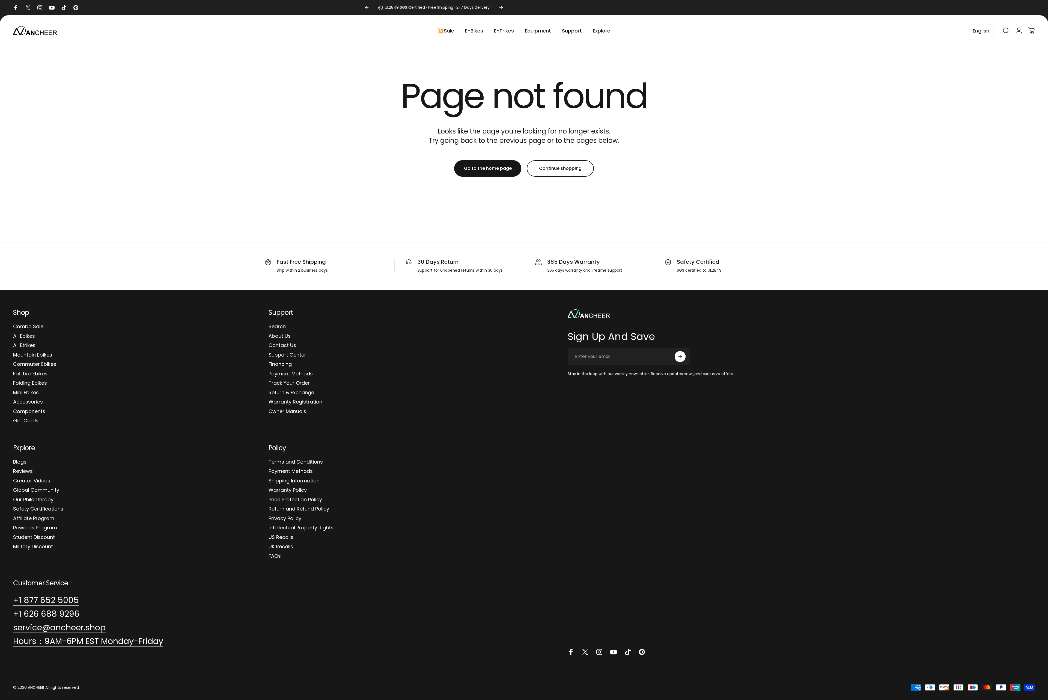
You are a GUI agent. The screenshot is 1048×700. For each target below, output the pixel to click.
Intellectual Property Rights (301, 528)
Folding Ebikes (30, 383)
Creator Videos (31, 481)
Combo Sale (28, 327)
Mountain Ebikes (32, 355)
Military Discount (33, 547)
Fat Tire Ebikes (30, 374)
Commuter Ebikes (34, 364)
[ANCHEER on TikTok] (627, 652)
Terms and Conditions (296, 462)
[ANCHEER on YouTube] (613, 652)
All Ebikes (24, 336)
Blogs (19, 462)
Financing (280, 364)
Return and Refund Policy (299, 509)
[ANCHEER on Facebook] (571, 652)
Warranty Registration (295, 402)
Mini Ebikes (26, 393)
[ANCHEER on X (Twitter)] (585, 652)
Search (277, 327)
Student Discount (34, 537)
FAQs (275, 556)
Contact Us (282, 345)
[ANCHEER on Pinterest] (642, 652)
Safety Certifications (38, 509)
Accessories (28, 402)
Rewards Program (35, 528)
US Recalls (281, 537)
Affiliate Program (33, 518)
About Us (280, 336)
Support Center (287, 355)
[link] (88, 641)
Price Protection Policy (295, 500)
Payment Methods (291, 374)
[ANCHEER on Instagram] (599, 652)
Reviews (23, 471)
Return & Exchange (291, 393)
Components (29, 411)
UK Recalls (281, 547)
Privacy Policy (285, 518)
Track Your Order (289, 383)
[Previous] (367, 7)
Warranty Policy (288, 490)
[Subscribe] (680, 356)
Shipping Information (294, 481)
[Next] (501, 7)
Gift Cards (25, 421)
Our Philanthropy (33, 500)
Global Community (36, 490)
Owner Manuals (287, 411)
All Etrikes (24, 345)
